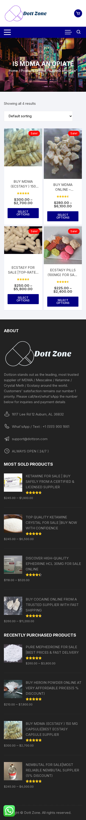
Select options (23, 213)
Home (13, 71)
